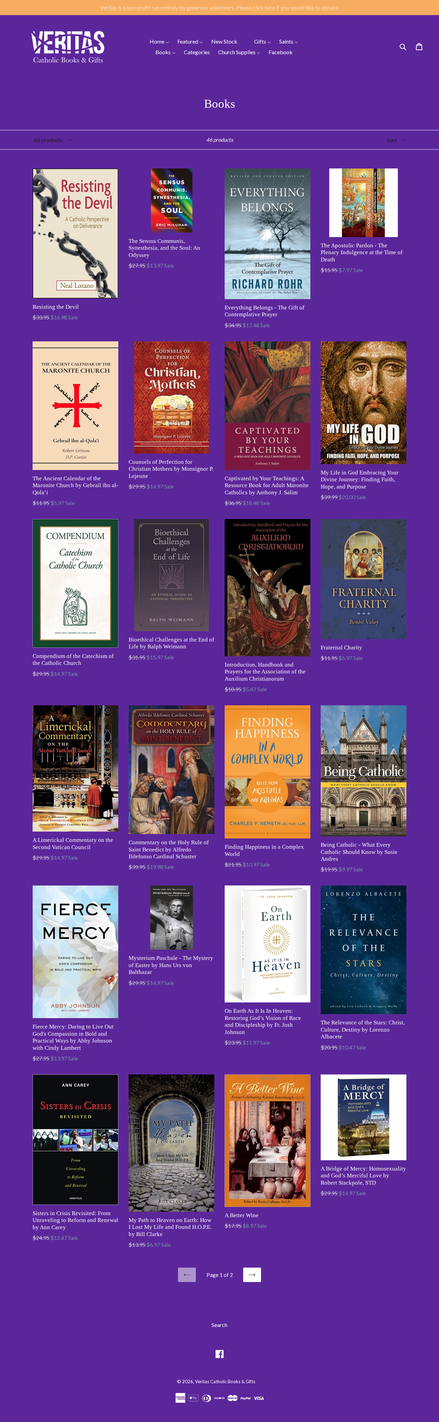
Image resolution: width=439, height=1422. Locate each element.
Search (219, 1324)
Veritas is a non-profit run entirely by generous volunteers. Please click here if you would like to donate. (219, 7)
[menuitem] (155, 41)
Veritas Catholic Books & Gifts (225, 1381)
